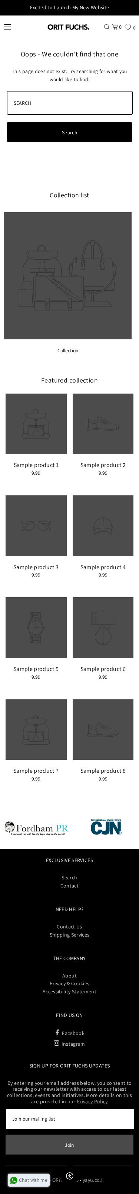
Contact (69, 885)
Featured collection (69, 380)
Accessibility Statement (69, 991)
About (69, 975)
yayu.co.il (93, 1180)
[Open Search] (106, 27)
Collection (67, 350)
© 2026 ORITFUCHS (57, 1180)
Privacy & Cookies (70, 983)
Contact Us (69, 926)
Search (69, 877)
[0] (127, 27)
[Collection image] (68, 337)
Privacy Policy (92, 1101)
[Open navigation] (20, 27)
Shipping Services (70, 934)
